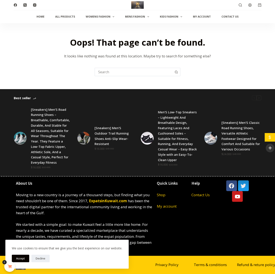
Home (40, 16)
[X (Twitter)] (25, 5)
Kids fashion (169, 16)
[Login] (250, 5)
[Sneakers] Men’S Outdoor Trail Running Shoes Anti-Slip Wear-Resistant (112, 136)
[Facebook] (15, 5)
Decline (40, 258)
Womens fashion (98, 16)
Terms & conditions (210, 264)
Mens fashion (135, 16)
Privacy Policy (167, 264)
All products (65, 16)
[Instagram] (34, 5)
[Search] (240, 5)
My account (202, 16)
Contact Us (230, 16)
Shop (161, 194)
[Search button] (176, 72)
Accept (20, 258)
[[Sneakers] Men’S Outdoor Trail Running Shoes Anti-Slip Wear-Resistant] (83, 138)
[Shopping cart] (259, 5)
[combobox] (133, 72)
